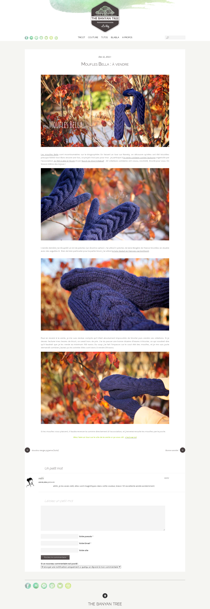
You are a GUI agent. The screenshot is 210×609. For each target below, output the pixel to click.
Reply (166, 478)
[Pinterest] (41, 38)
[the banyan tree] (105, 31)
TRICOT (81, 37)
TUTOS (104, 37)
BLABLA (115, 37)
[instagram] (51, 38)
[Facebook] (26, 38)
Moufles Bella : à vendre (105, 63)
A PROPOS (127, 37)
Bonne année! (174, 450)
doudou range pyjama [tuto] (43, 450)
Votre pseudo (85, 536)
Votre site (83, 550)
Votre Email (84, 543)
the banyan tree (105, 603)
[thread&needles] (46, 38)
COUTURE (93, 37)
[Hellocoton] (36, 38)
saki (41, 478)
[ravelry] (31, 38)
